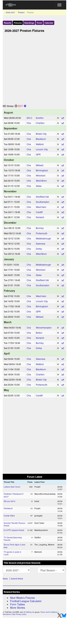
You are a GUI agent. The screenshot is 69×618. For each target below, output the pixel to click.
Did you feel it (9, 501)
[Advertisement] (34, 69)
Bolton (39, 332)
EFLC (29, 117)
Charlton (40, 122)
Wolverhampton (44, 327)
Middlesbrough (43, 238)
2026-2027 (10, 12)
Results (7, 22)
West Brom (41, 180)
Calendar (49, 22)
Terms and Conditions (49, 612)
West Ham (41, 206)
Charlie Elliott (9, 515)
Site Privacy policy (19, 614)
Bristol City (41, 133)
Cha (29, 122)
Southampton (42, 201)
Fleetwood (8, 508)
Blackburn (41, 138)
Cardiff (39, 212)
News (5, 578)
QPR (38, 154)
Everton (40, 117)
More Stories (17, 607)
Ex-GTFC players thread (14, 530)
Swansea (40, 243)
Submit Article (17, 578)
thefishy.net (30, 612)
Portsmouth (41, 233)
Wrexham (40, 175)
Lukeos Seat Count (12, 487)
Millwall (39, 165)
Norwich (40, 217)
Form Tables (17, 604)
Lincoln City (42, 149)
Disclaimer (7, 614)
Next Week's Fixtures (22, 598)
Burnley (40, 227)
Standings (29, 22)
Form (39, 22)
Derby (39, 248)
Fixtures (18, 22)
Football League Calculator (26, 601)
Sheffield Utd (42, 196)
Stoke (39, 185)
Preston (21, 12)
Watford (40, 144)
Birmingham (42, 170)
